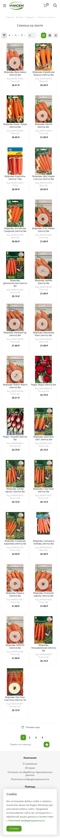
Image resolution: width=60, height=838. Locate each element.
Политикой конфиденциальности (26, 820)
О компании (30, 763)
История (30, 767)
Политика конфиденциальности (30, 779)
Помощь (30, 786)
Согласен (14, 828)
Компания (30, 757)
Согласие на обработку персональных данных (30, 773)
